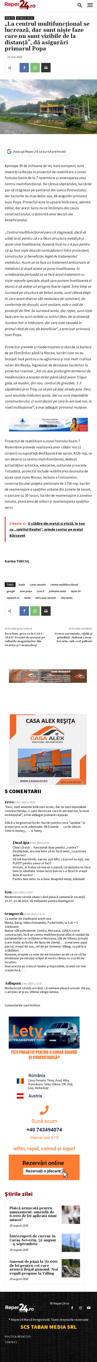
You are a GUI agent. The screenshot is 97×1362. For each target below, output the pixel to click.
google (11, 591)
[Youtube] (89, 1308)
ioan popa (26, 591)
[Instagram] (80, 1308)
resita (27, 597)
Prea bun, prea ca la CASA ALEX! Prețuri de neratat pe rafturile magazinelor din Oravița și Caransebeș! (25, 639)
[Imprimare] (46, 67)
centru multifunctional (64, 584)
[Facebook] (24, 67)
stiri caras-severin (45, 597)
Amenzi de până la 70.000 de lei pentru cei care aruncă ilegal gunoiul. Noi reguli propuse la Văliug (33, 1267)
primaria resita (57, 591)
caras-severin (38, 584)
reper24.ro (13, 597)
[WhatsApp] (35, 67)
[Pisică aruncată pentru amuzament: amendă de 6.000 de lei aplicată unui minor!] (71, 1215)
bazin (21, 584)
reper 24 (75, 591)
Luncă (40, 591)
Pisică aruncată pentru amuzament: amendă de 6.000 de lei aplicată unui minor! (33, 1214)
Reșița (10, 18)
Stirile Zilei (25, 18)
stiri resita (66, 597)
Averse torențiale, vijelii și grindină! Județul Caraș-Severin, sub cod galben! (73, 637)
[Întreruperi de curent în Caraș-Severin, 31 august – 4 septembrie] (71, 1243)
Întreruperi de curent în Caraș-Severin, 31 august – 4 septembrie (32, 1240)
